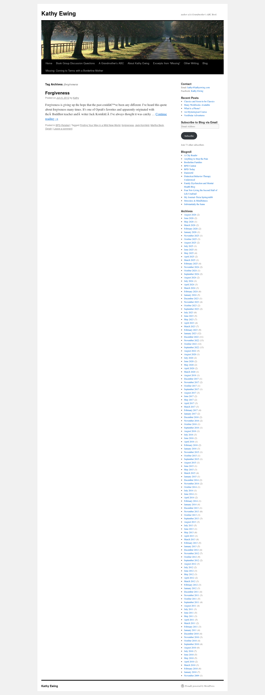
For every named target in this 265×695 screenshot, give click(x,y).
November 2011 (191, 595)
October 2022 (190, 343)
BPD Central (190, 165)
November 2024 (191, 266)
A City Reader (190, 155)
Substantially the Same (194, 204)
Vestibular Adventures (194, 115)
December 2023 (191, 298)
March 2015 (189, 472)
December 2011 (191, 591)
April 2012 (189, 577)
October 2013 (190, 514)
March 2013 (189, 539)
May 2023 (189, 319)
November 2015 (191, 452)
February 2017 (191, 410)
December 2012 (191, 549)
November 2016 (191, 420)
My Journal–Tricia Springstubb (198, 197)
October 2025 (190, 239)
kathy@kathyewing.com (198, 87)
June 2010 (189, 654)
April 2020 (189, 368)
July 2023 (188, 312)
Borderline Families (193, 162)
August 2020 (190, 354)
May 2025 (189, 252)
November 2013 (191, 511)
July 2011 (188, 609)
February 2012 (191, 584)
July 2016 (188, 434)
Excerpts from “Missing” (166, 63)
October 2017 (190, 385)
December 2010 (191, 633)
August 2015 (190, 462)
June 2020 (189, 361)
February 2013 (191, 542)
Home (49, 63)
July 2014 (188, 490)
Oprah (48, 128)
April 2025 (189, 256)
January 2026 (190, 232)
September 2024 (191, 273)
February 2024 (191, 291)
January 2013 (190, 546)
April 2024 (189, 284)
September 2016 (191, 427)
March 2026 (189, 225)
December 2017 (191, 378)
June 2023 (189, 315)
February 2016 (191, 445)
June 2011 (189, 612)
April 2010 (189, 661)
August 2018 (190, 375)
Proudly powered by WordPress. (200, 685)
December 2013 (191, 507)
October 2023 (190, 305)
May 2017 (189, 399)
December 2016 (191, 417)
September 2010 (191, 644)
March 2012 (189, 581)
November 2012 (191, 553)
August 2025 (190, 242)
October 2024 (190, 270)
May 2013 (189, 532)
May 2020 (189, 364)
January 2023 (190, 333)
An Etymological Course (195, 111)
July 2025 (188, 246)
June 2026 (189, 218)
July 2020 (188, 357)
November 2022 (191, 340)
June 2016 (189, 438)
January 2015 (190, 476)
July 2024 (188, 280)
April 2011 (189, 619)
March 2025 (189, 259)
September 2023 (191, 308)
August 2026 (190, 214)
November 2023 (191, 301)
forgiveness (128, 125)
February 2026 (191, 228)
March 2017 (189, 406)
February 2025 (191, 263)
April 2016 (189, 441)
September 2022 (191, 347)
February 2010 (191, 668)
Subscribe (189, 135)
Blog (205, 63)
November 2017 (191, 382)
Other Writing (191, 63)
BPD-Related (63, 125)
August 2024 (190, 277)
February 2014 (191, 500)
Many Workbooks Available (197, 104)
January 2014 (190, 504)
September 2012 (191, 560)
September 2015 (191, 458)
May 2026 (189, 221)
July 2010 (188, 651)
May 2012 (189, 574)
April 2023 (189, 322)
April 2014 (189, 497)
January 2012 (190, 588)
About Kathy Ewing (138, 63)
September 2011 (191, 602)
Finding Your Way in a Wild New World (100, 125)
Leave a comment (63, 128)
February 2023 (191, 329)
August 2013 (190, 521)
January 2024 (190, 294)
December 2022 (191, 336)
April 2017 (189, 403)
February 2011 (191, 626)
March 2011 (189, 623)
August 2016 (190, 431)
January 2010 (190, 671)
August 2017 (190, 392)
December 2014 (191, 479)
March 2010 (189, 664)
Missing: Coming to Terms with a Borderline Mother (74, 70)
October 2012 (190, 556)
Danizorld (188, 172)
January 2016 (190, 448)
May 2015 (189, 469)
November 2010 (191, 637)
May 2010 (189, 658)
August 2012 (190, 563)
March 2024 (189, 287)
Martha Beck (157, 125)
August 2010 (190, 647)
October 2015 (190, 455)
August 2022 (190, 350)
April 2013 (189, 535)
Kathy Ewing (58, 13)
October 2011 (190, 598)
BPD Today (189, 169)
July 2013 (188, 525)
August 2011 (190, 605)
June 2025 (189, 249)
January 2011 (190, 630)
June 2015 (189, 465)
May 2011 (189, 616)
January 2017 (190, 413)
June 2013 (189, 528)
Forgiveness (57, 93)
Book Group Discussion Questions (75, 63)
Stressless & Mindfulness (196, 200)
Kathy (76, 97)
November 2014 (191, 483)
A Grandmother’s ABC (111, 63)
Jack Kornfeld (142, 125)
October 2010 (190, 640)
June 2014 (189, 493)
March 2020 (189, 371)
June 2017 (189, 396)
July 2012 (188, 567)
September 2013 (191, 518)
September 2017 (191, 389)
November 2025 (191, 235)
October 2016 (190, 424)
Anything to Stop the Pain (196, 158)
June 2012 (189, 570)
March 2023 (189, 326)
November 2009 (191, 675)
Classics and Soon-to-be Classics (199, 101)
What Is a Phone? (192, 108)
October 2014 (190, 486)
